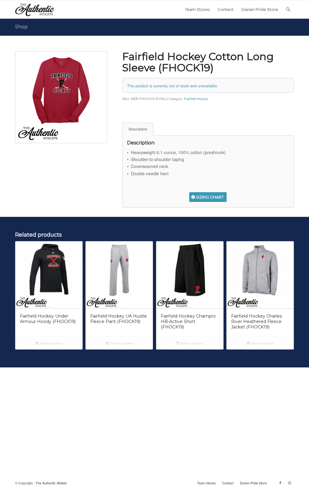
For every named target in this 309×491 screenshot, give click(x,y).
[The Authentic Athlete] (34, 9)
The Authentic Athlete (51, 482)
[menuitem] (197, 9)
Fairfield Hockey (196, 98)
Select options (51, 343)
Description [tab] (138, 129)
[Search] (288, 9)
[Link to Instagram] (289, 482)
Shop (21, 27)
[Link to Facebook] (280, 482)
